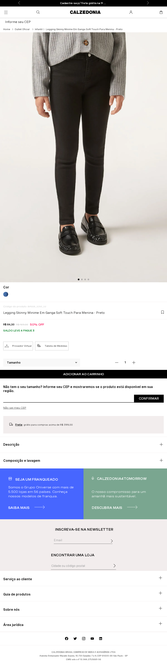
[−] (116, 363)
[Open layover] (112, 545)
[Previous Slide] (19, 3)
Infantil (39, 29)
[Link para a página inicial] (6, 29)
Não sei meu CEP (14, 407)
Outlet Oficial (22, 29)
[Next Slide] (147, 3)
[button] (39, 12)
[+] (134, 363)
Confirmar (149, 398)
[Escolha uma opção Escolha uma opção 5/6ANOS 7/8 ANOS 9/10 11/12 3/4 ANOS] (41, 363)
